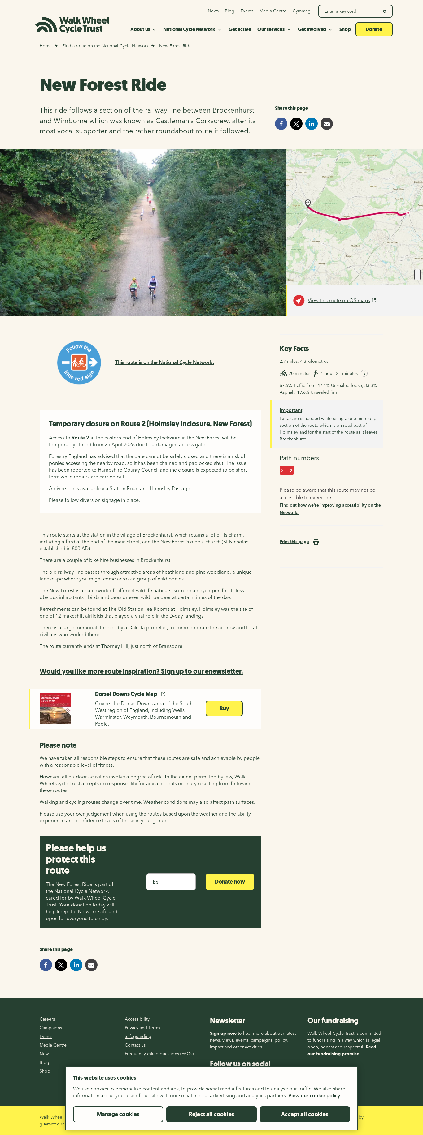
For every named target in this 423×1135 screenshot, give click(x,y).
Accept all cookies (304, 1114)
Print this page (294, 541)
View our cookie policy (314, 1095)
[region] (211, 1100)
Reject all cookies (211, 1114)
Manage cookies (118, 1114)
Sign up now (223, 1033)
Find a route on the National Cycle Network (105, 46)
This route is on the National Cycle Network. (164, 362)
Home (46, 46)
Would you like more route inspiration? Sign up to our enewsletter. (141, 671)
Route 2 (80, 438)
